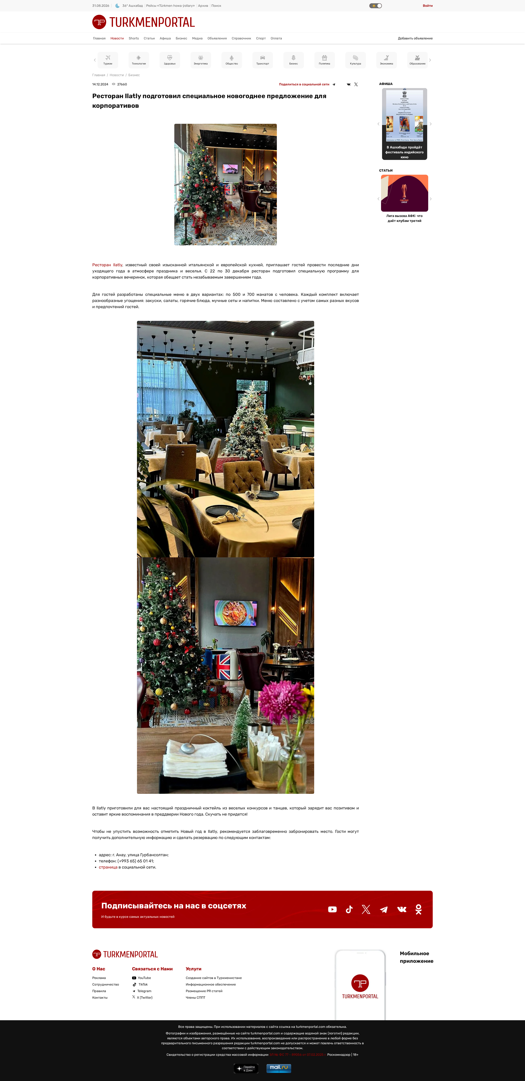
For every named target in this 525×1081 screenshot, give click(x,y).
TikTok (143, 984)
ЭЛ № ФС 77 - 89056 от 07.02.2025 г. (297, 1055)
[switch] (375, 5)
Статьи (149, 38)
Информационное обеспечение (211, 984)
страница (108, 867)
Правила (99, 991)
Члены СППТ (195, 998)
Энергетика (170, 63)
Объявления (217, 38)
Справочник (241, 38)
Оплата (276, 38)
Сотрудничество (105, 984)
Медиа (197, 38)
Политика (293, 63)
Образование (387, 63)
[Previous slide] (95, 60)
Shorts (134, 38)
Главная (99, 38)
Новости (117, 38)
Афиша (165, 38)
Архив (203, 6)
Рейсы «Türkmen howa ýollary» (170, 6)
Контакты (99, 998)
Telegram (144, 991)
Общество (201, 63)
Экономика (355, 63)
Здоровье (139, 63)
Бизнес (181, 38)
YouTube (144, 978)
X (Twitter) (144, 998)
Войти (428, 6)
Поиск (216, 6)
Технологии (108, 63)
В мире (417, 63)
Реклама (99, 978)
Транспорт (231, 63)
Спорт (261, 38)
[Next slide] (429, 60)
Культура (324, 63)
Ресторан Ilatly (107, 264)
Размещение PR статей (204, 991)
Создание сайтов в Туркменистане (214, 978)
